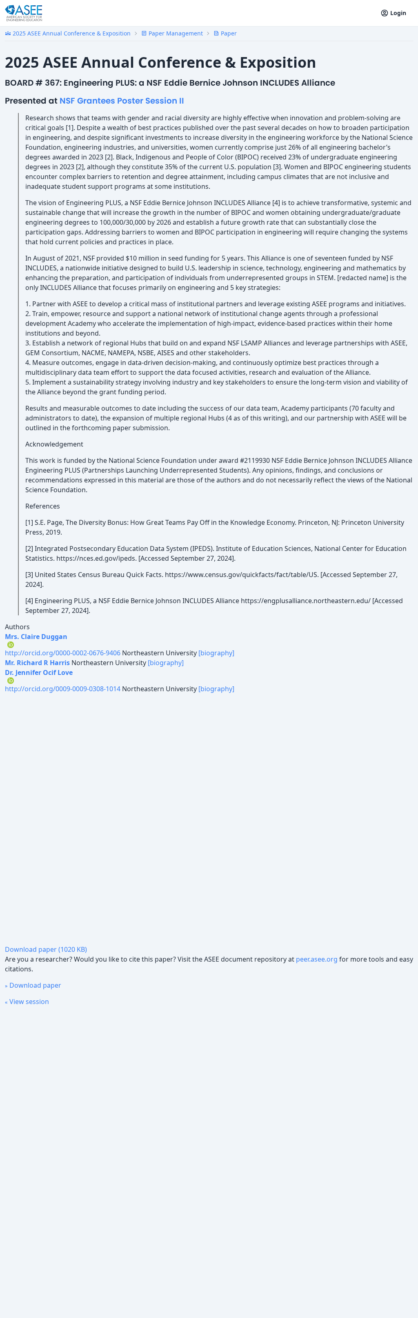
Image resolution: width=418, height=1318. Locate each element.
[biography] (216, 652)
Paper (225, 33)
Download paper (33, 985)
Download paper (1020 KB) (46, 949)
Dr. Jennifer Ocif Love (39, 672)
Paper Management (172, 33)
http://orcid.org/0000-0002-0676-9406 (62, 652)
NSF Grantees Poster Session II (122, 100)
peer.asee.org (317, 959)
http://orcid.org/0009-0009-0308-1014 (62, 688)
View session (27, 1001)
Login (398, 13)
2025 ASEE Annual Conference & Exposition (68, 33)
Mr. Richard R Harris (37, 662)
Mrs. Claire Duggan (36, 636)
